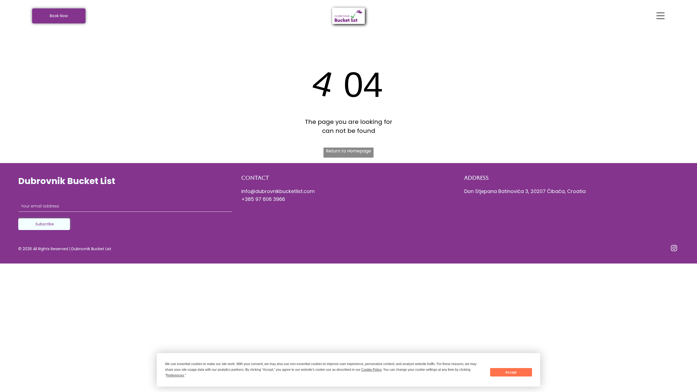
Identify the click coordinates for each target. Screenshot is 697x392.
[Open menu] (660, 16)
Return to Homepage (348, 151)
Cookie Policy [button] (371, 370)
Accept (510, 372)
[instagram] (674, 248)
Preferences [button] (175, 375)
